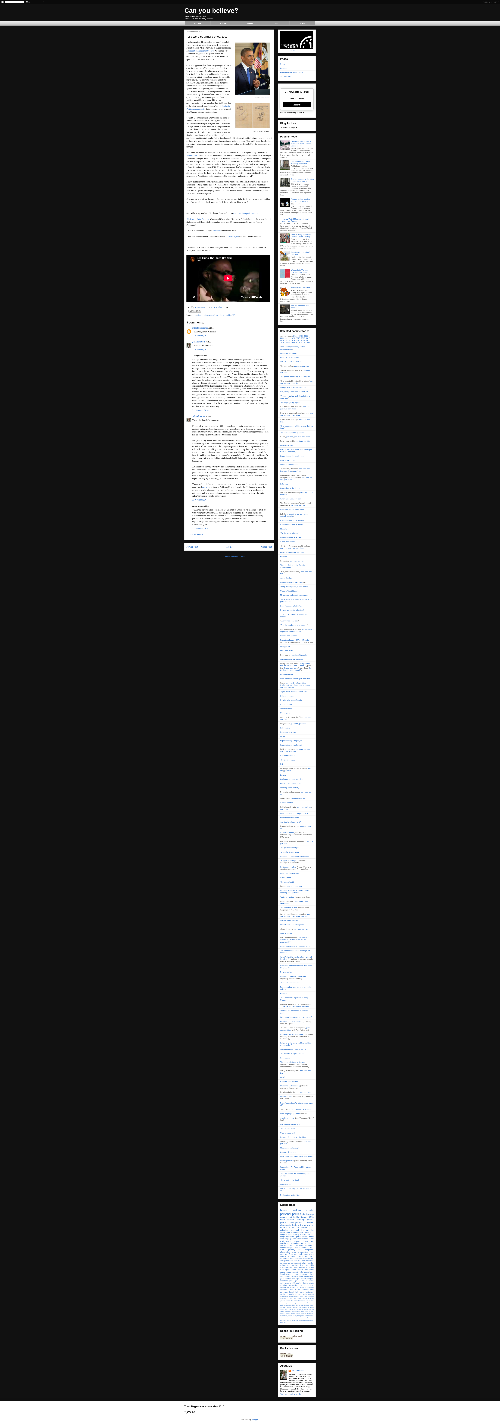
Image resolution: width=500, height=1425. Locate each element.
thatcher (289, 1320)
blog (282, 1234)
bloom (311, 1243)
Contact (283, 68)
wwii (282, 1241)
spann (296, 1303)
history (295, 1225)
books (304, 1217)
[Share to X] (194, 311)
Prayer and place (291, 668)
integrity (297, 1311)
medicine (283, 1303)
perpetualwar (301, 1236)
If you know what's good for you (294, 692)
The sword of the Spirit (289, 1180)
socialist (290, 516)
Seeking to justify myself (290, 402)
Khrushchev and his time (290, 783)
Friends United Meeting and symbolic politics (300, 200)
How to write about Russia (291, 700)
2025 (295, 336)
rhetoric (290, 1219)
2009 (287, 342)
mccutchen (310, 1301)
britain (311, 1283)
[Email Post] (226, 307)
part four (296, 471)
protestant (299, 1259)
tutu (298, 1320)
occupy (283, 1272)
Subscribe (297, 105)
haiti (296, 1292)
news (291, 1261)
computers (309, 1250)
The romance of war (288, 908)
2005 (308, 342)
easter (303, 1279)
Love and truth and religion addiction (295, 679)
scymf (287, 1254)
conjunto (311, 1296)
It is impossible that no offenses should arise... (295, 665)
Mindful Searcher (200, 327)
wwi (281, 1305)
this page (206, 487)
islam (282, 1250)
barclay (296, 1296)
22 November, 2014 (200, 499)
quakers (297, 1210)
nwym (290, 1247)
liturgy (298, 1313)
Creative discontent (288, 1152)
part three (296, 383)
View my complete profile (290, 1394)
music (311, 1236)
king (301, 1265)
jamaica (282, 1301)
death (294, 1270)
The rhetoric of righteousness (292, 1054)
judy (281, 1276)
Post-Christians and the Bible (292, 552)
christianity (285, 1225)
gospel (310, 1219)
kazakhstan (289, 1301)
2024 (301, 336)
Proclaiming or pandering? (291, 745)
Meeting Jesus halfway (289, 788)
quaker (283, 1217)
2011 (308, 340)
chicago (311, 1267)
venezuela (303, 1320)
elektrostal (285, 1227)
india (293, 1311)
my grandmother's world (301, 1109)
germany (291, 1250)
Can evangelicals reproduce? (292, 1034)
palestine (284, 1230)
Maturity (283, 529)
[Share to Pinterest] (199, 311)
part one (297, 366)
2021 (287, 338)
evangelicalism (297, 1232)
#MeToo (311, 1294)
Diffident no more (287, 696)
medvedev (310, 1313)
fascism (304, 1298)
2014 (293, 340)
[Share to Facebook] (197, 311)
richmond (310, 1287)
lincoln (293, 1313)
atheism (291, 1296)
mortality (283, 1316)
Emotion (283, 775)
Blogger (255, 1419)
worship (303, 1234)
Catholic (302, 1261)
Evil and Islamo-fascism (290, 1124)
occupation (309, 1270)
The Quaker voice (287, 1129)
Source (267, 98)
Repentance (285, 1058)
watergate (310, 1320)
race (308, 1234)
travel (311, 1259)
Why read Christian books (290, 1021)
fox (292, 1254)
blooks (295, 1307)
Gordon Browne (286, 803)
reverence (290, 1318)
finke (312, 1274)
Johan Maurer (198, 341)
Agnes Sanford (286, 578)
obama (221, 315)
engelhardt (284, 1281)
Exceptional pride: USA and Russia (294, 640)
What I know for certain (289, 357)
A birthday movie (287, 1118)
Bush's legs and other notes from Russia (297, 1156)
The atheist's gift (287, 882)
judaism (307, 1311)
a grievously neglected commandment (296, 630)
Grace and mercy (287, 542)
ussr (312, 1276)
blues (195, 315)
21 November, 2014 (200, 335)
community (304, 1274)
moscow (287, 1276)
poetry (293, 1239)
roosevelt (297, 1318)
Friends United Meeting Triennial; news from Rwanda (295, 220)
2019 (298, 338)
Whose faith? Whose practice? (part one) (299, 271)
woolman (283, 1322)
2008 (293, 342)
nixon (294, 1316)
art (300, 1267)
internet (304, 1243)
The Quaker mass (287, 760)
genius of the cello (299, 655)
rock (281, 1283)
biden (301, 1296)
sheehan (283, 1290)
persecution (290, 1303)
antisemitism (303, 1252)
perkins (294, 1276)
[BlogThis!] (192, 311)
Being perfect (285, 646)
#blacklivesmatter (286, 1274)
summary (217, 230)
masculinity (284, 1287)
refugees (283, 1318)
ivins (302, 1311)
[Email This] (189, 311)
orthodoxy (295, 1243)
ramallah (299, 1245)
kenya (288, 1313)
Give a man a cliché (288, 1133)
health (307, 1292)
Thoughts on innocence (290, 983)
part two (305, 366)
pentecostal (298, 1272)
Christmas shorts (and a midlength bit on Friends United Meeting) (301, 143)
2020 (293, 338)
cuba (298, 1309)
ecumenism (284, 1259)
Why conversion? (287, 674)
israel (311, 1239)
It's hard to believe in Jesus (291, 525)
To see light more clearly (290, 852)
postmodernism (286, 1267)
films (302, 1230)
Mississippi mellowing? (289, 1148)
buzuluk (295, 1265)
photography (300, 1316)
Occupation (285, 713)
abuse (312, 1305)
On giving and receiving (290, 1086)
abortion (288, 1279)
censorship (303, 1307)
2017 (308, 338)
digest (298, 1279)
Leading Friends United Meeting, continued (300, 162)
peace (283, 1222)
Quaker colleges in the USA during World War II (302, 180)
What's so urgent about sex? (292, 510)
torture (311, 1254)
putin (306, 1272)
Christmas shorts (287, 833)
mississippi (294, 1287)
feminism (284, 1247)
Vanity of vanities (287, 897)
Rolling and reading (288, 867)
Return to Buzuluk (287, 756)
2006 (303, 342)
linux (291, 1245)
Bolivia (305, 1283)
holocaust (288, 1311)
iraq (286, 1234)
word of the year (232, 236)
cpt (312, 1234)
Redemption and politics (290, 1195)
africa (294, 1252)
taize (291, 1290)
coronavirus (293, 1285)
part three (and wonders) (300, 685)
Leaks (282, 736)
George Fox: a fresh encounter (293, 387)
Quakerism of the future (290, 488)
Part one (309, 841)
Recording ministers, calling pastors (295, 946)
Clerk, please (285, 878)
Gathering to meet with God (291, 779)
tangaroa (288, 1283)
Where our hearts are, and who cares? (296, 1017)
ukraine (295, 1227)
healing (301, 1292)
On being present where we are (293, 1049)
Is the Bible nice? (287, 445)
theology (301, 1219)
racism (296, 1261)
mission (297, 1241)
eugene (309, 1309)
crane (294, 1309)
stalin (305, 1294)
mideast (310, 1222)
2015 (287, 340)
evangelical (291, 514)
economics (309, 1256)
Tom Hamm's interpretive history (294, 939)
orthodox (310, 1230)
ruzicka (298, 1294)
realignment (303, 1254)
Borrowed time (286, 1096)
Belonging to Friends (288, 353)
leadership (310, 1265)
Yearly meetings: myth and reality (294, 587)
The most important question (292, 432)
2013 (298, 340)
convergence (285, 1263)
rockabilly (290, 1294)
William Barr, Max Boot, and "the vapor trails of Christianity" (296, 450)
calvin (305, 1296)
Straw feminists (286, 651)
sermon (307, 1276)
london (303, 1313)
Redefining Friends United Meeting (294, 856)
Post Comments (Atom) (235, 556)
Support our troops (288, 860)
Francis (283, 1256)
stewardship (303, 1303)
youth (282, 1279)
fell (313, 1309)
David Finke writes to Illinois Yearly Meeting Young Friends (294, 891)
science (300, 1276)
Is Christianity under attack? (295, 669)
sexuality (283, 1245)
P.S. (309, 582)
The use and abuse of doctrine (292, 1062)
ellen (312, 1247)
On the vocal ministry (289, 533)
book (297, 1274)
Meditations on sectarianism (291, 659)
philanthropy (284, 1265)
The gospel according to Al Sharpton (295, 377)
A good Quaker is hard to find (292, 520)
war (312, 1241)
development (296, 1263)
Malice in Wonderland (289, 464)
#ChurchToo (296, 1283)
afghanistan (285, 1252)
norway (296, 1234)
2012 (303, 340)
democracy (284, 1292)
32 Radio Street (286, 77)
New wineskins (286, 972)
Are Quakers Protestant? (301, 288)
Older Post (266, 546)
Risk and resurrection (289, 1081)
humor (292, 1259)
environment (302, 1239)
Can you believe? (211, 10)
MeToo (297, 1290)
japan (296, 1254)
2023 (306, 336)
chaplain (311, 1307)
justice (282, 1232)
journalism (309, 1245)
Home (229, 546)
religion (306, 1259)
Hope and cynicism (288, 732)
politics (228, 315)
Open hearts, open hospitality (292, 925)
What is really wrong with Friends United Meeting (301, 235)
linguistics (303, 1281)
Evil (281, 764)
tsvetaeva (310, 1303)
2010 (282, 342)
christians (284, 1285)
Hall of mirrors (286, 704)
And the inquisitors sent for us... (294, 625)
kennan (282, 1313)
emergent (310, 1279)
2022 (282, 338)
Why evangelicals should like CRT (294, 392)
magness (310, 1285)
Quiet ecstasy (285, 1184)
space (311, 1228)
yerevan (286, 1305)
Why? (282, 1077)
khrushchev (302, 1301)
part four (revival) (287, 687)
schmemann (310, 1318)
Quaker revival (286, 933)
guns (296, 1281)
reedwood (305, 1247)
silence (311, 1272)
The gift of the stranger (289, 848)
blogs (282, 1236)
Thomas (297, 1247)
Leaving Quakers (287, 1161)
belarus (289, 1307)
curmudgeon (284, 1270)
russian (295, 1267)
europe (302, 1285)
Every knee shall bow (289, 621)
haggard (311, 1298)
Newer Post (192, 546)
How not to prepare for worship (293, 976)
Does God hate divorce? (290, 873)
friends (291, 1292)
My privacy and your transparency (294, 595)
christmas (310, 1261)
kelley (296, 1301)
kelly (312, 1311)
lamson (300, 1270)
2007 (298, 342)
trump (303, 1225)
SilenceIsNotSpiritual (302, 1305)
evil (295, 1298)
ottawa (311, 1281)
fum (312, 1232)
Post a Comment (196, 534)
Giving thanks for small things (292, 456)
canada (304, 1267)
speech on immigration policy (201, 50)
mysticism (289, 1316)
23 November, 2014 (200, 528)
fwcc (312, 1252)
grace (291, 1281)
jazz (312, 1292)
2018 (303, 338)
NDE (293, 1305)
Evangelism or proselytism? (291, 582)
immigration (203, 315)
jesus (290, 1234)
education (290, 1236)
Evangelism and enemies (290, 537)
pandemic (290, 1272)
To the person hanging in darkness (294, 1006)
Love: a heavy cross (288, 636)
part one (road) (292, 683)
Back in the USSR (287, 460)
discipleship (308, 1214)
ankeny (282, 1307)
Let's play (284, 484)
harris (282, 1311)
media (282, 1294)
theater (294, 1320)
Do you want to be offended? (292, 610)
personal (285, 1214)
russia (310, 1210)
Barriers (283, 557)
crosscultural (284, 1298)
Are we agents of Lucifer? (290, 362)
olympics (302, 1287)
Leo (290, 1305)
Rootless (283, 993)
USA (234, 315)
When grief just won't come (291, 499)
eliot (291, 1298)
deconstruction (308, 1290)
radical (283, 516)
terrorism (283, 1320)
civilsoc (307, 1232)
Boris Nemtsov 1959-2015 (291, 606)
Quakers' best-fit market (290, 591)
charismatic (284, 1309)
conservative (302, 514)
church (289, 1241)
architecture (284, 1296)
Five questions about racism (291, 72)
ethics (304, 1263)
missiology (213, 315)
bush (293, 1279)
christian (300, 1256)
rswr (282, 1254)
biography (291, 1256)
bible (282, 1219)
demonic (303, 1309)
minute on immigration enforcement (247, 213)
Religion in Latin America (198, 219)
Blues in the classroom (289, 818)
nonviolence (285, 1243)
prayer (310, 1225)
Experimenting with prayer (291, 741)
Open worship (286, 709)
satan (303, 1318)
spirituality (294, 1217)
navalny (311, 1263)
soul (288, 1232)
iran (300, 1250)
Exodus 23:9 (191, 155)
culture (304, 1228)
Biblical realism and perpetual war (294, 813)
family (299, 1298)
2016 (282, 340)
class (290, 1309)
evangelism (296, 1222)
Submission (285, 728)
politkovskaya (309, 1316)
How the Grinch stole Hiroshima (293, 1137)
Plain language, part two (290, 1114)
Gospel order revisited (289, 920)
